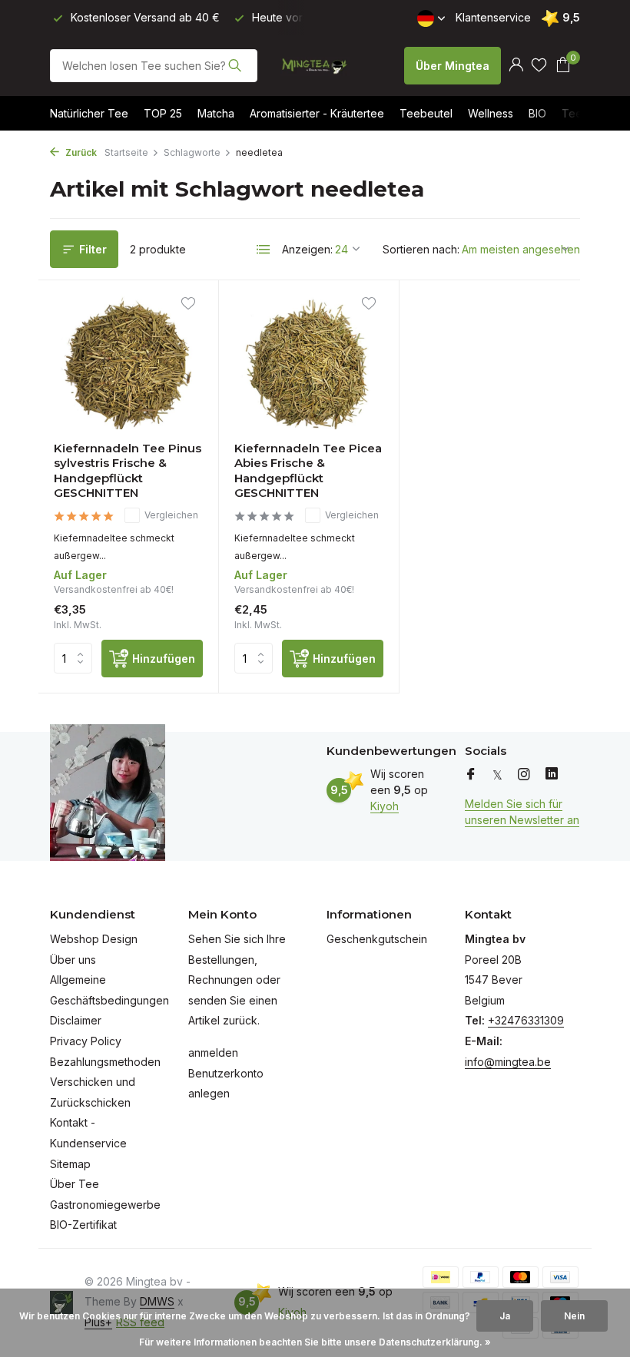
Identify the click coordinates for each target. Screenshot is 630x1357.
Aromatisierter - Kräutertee (317, 113)
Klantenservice (493, 17)
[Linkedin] (551, 775)
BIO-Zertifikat (83, 1224)
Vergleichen (171, 515)
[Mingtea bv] (315, 65)
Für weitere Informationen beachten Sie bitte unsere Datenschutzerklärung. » (315, 1342)
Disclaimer (75, 1020)
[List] (263, 250)
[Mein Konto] (516, 65)
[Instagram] (524, 775)
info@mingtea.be (508, 1061)
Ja (504, 1316)
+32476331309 (526, 1020)
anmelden (213, 1052)
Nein (574, 1316)
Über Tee (74, 1183)
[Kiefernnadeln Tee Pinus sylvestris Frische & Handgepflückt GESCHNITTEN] (128, 362)
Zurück (80, 152)
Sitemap (70, 1163)
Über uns (73, 959)
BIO (537, 113)
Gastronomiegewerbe (105, 1204)
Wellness (490, 113)
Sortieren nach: (421, 249)
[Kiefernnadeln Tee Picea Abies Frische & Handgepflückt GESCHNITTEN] (308, 362)
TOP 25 (163, 113)
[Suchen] (235, 65)
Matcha (215, 113)
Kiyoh (384, 806)
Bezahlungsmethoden (105, 1061)
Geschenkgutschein (377, 938)
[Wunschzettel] (539, 65)
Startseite (126, 152)
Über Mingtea (452, 65)
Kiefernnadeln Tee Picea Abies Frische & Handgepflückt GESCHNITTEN (308, 471)
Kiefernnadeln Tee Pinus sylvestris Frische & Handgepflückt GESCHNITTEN (127, 471)
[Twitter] (497, 775)
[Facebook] (471, 775)
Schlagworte (192, 152)
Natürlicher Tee (89, 113)
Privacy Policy (85, 1041)
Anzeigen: (307, 249)
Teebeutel (426, 113)
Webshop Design (94, 938)
